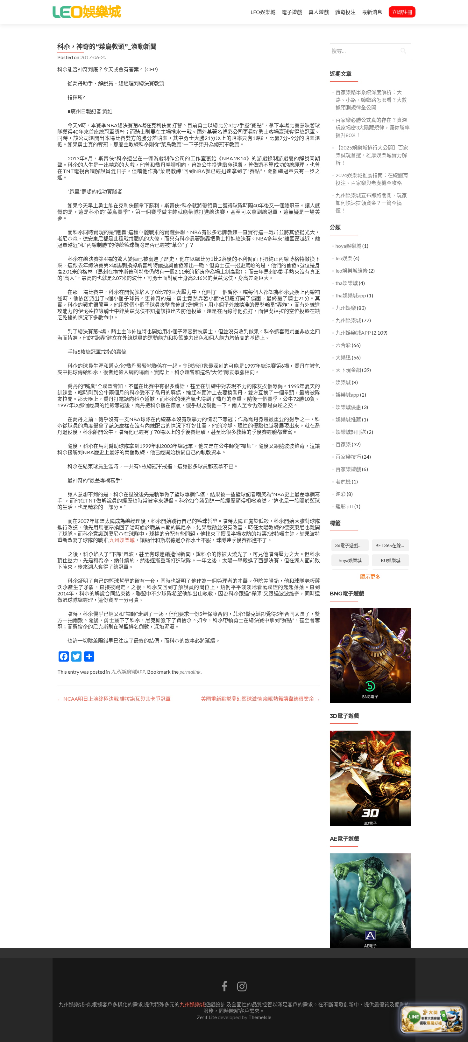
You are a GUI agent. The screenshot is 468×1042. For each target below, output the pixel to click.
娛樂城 (343, 382)
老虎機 (343, 481)
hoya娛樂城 (348, 246)
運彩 (341, 494)
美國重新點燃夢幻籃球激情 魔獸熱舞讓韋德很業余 (260, 699)
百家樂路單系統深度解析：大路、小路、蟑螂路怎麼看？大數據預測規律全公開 (371, 99)
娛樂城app (347, 395)
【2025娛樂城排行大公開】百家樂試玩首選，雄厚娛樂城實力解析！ (372, 155)
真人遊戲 (318, 12)
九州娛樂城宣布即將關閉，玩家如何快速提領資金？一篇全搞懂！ (371, 202)
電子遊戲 (292, 12)
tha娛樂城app (351, 295)
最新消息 (372, 12)
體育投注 (345, 12)
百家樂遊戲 (348, 469)
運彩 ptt (344, 506)
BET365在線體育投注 (392, 545)
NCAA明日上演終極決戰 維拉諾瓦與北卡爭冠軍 (114, 699)
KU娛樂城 (391, 560)
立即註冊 (402, 12)
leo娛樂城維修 (352, 270)
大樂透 (343, 357)
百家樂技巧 (348, 457)
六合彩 (343, 345)
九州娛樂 (346, 308)
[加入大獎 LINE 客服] (432, 1019)
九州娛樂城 (122, 540)
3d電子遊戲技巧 (351, 545)
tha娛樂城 (347, 283)
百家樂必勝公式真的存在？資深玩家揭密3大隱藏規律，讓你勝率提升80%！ (373, 127)
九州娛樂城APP (128, 672)
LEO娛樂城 (263, 12)
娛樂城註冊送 (351, 432)
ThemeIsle (259, 1017)
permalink (190, 672)
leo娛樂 (344, 258)
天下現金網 (348, 370)
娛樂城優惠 (348, 407)
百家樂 (343, 444)
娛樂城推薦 (348, 419)
